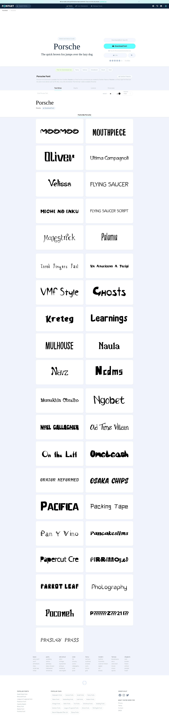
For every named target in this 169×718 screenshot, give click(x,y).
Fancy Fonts (90, 695)
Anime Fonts (85, 708)
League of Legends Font (24, 699)
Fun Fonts (77, 704)
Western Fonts (56, 708)
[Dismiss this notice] (139, 1)
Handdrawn (94, 70)
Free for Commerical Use (64, 70)
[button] (154, 6)
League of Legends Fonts (71, 708)
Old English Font (97, 708)
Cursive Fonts (69, 695)
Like (116, 55)
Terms (120, 705)
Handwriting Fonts (68, 699)
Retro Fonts (67, 704)
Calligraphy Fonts (57, 695)
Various (85, 70)
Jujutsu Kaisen (21, 704)
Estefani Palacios (125, 76)
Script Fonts (80, 695)
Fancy (77, 70)
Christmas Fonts (88, 704)
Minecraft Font (21, 696)
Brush (103, 70)
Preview (126, 91)
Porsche (70, 79)
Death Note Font (22, 694)
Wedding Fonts (100, 704)
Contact (120, 708)
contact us (103, 1)
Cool (110, 70)
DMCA (120, 710)
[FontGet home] (7, 6)
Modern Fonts (90, 699)
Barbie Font (20, 709)
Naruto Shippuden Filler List (60, 712)
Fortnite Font (21, 711)
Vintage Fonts (56, 704)
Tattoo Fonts (55, 699)
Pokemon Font (21, 701)
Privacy (120, 703)
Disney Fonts (75, 712)
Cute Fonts (80, 699)
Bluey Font (20, 706)
